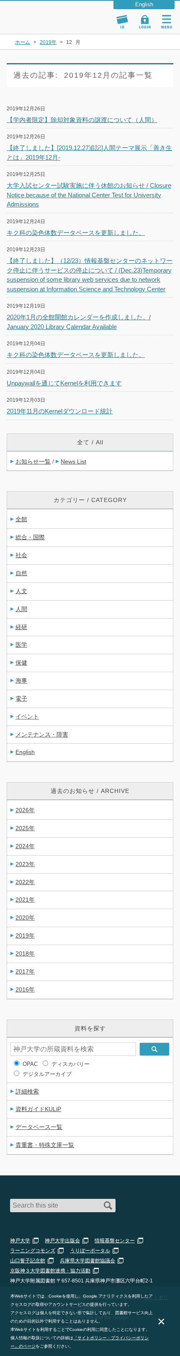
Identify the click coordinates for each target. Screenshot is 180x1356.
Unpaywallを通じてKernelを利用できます (64, 383)
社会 (21, 555)
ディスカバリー (70, 1064)
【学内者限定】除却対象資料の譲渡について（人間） (82, 119)
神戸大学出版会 (62, 1241)
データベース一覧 (38, 1127)
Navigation (166, 22)
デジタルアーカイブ (47, 1074)
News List (73, 461)
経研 (21, 627)
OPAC (30, 1064)
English (25, 752)
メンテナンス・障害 (41, 734)
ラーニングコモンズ (32, 1251)
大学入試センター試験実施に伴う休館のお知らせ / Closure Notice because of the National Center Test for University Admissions (89, 195)
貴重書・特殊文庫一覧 (44, 1145)
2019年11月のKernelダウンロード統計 (60, 411)
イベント (27, 716)
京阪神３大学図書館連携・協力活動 (50, 1271)
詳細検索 (27, 1091)
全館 (21, 519)
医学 (21, 644)
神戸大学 (20, 1241)
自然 (21, 573)
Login (145, 22)
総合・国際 (30, 537)
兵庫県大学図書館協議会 (87, 1261)
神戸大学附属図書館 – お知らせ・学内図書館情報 (45, 13)
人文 (21, 591)
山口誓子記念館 (27, 1261)
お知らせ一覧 (33, 461)
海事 (21, 680)
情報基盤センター (115, 1241)
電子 (21, 698)
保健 (21, 662)
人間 (21, 609)
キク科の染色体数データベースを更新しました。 (76, 232)
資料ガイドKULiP (38, 1109)
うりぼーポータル (90, 1251)
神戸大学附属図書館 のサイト (35, 23)
